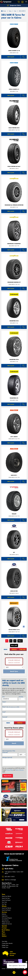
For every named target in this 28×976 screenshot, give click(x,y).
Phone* (10, 707)
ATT (14, 552)
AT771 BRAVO (14, 436)
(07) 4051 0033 (10, 876)
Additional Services (7, 924)
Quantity (21, 697)
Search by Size (6, 898)
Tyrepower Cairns (15, 5)
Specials (4, 926)
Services (4, 912)
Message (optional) (7, 757)
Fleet (3, 932)
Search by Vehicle (6, 896)
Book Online (6, 930)
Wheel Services (6, 922)
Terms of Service (20, 770)
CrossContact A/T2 (14, 629)
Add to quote (10, 56)
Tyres (3, 894)
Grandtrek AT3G (14, 359)
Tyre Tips (4, 904)
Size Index (4, 941)
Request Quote (7, 775)
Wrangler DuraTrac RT (14, 282)
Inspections (4, 916)
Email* (4, 712)
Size (3, 697)
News (3, 934)
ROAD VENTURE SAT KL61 (14, 166)
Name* (4, 702)
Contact (4, 928)
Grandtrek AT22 (14, 321)
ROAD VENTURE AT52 (14, 127)
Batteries (4, 914)
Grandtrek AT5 (14, 398)
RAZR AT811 (14, 475)
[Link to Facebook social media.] (14, 972)
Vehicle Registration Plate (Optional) (8, 751)
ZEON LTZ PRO (14, 591)
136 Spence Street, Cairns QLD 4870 (14, 872)
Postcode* (5, 717)
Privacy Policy (9, 770)
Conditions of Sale (20, 968)
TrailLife (14, 514)
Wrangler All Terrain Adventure (14, 205)
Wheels (4, 906)
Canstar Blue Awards (7, 943)
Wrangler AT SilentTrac (14, 243)
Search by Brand (6, 900)
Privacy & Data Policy (10, 968)
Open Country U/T (14, 89)
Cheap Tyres (5, 947)
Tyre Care (4, 902)
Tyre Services (5, 920)
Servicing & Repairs (7, 918)
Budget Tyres (5, 945)
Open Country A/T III (14, 50)
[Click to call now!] (18, 2)
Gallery (4, 936)
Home (4, 11)
